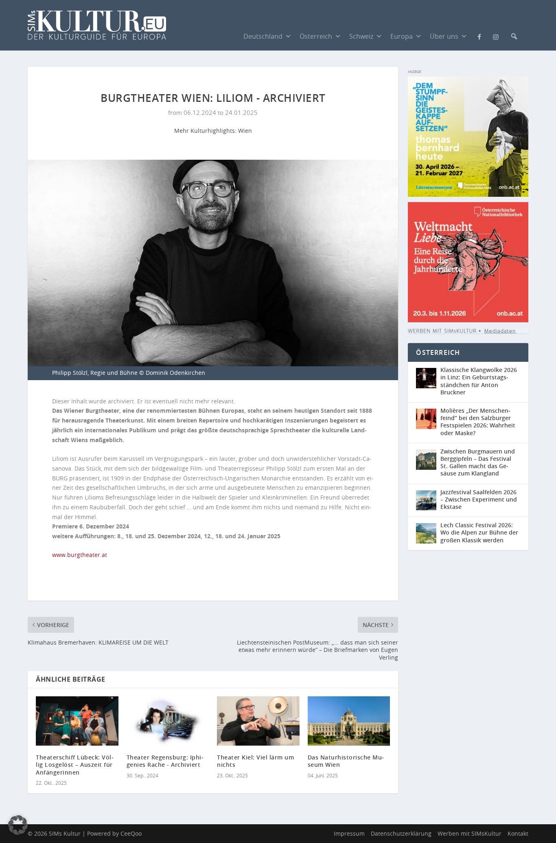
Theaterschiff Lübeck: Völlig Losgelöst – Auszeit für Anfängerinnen (75, 764)
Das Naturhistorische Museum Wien (346, 760)
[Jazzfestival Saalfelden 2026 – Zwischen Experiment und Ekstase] (428, 500)
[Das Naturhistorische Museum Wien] (349, 721)
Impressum (349, 833)
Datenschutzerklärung (401, 833)
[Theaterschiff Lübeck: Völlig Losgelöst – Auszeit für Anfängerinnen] (77, 721)
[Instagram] (496, 36)
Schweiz (361, 36)
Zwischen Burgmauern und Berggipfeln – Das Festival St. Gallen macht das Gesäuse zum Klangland (477, 462)
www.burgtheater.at (79, 555)
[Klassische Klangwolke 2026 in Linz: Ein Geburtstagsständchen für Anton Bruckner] (428, 382)
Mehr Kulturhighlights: (206, 130)
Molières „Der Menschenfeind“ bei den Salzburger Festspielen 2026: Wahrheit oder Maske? (477, 422)
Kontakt (518, 833)
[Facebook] (479, 36)
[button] (514, 36)
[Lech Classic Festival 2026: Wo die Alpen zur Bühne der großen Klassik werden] (428, 533)
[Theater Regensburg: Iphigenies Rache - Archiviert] (168, 721)
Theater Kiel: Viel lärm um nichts (255, 760)
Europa (401, 36)
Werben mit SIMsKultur (469, 833)
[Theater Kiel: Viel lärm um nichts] (258, 721)
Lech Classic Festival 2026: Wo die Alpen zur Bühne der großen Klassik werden (479, 532)
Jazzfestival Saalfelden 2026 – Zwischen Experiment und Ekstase (478, 499)
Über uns (444, 36)
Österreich (316, 36)
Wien (245, 130)
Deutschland (262, 36)
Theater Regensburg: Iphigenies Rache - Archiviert (165, 760)
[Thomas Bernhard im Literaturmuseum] (468, 194)
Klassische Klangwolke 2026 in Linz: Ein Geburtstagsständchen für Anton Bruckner (478, 381)
